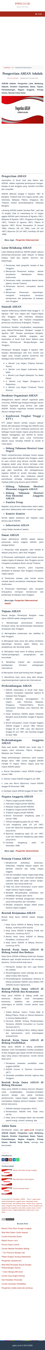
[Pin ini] (10, 1159)
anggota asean (20, 1201)
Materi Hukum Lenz (10, 1240)
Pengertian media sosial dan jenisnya (17, 1287)
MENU (40, 14)
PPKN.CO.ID (22, 3)
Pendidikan (16, 1199)
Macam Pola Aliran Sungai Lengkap (25, 1170)
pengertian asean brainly (13, 1206)
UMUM (23, 1199)
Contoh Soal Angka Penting (13, 1275)
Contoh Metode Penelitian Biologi (15, 1248)
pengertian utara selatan (18, 1208)
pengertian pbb (6, 1208)
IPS (11, 1199)
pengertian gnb (38, 1206)
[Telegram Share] (14, 1159)
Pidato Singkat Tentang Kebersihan (16, 1256)
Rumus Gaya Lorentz (10, 1244)
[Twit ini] (6, 1159)
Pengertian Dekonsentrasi (27, 240)
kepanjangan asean (32, 1201)
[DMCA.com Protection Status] (8, 1219)
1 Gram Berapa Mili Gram (12, 1271)
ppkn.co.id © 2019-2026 (23, 1345)
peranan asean (31, 1208)
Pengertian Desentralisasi (27, 850)
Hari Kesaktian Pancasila (12, 1279)
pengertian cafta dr (27, 1206)
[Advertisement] (22, 41)
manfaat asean (30, 1203)
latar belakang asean (19, 1203)
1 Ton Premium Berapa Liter (13, 1252)
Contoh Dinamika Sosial (21, 1188)
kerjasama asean (7, 1203)
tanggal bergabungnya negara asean (24, 1210)
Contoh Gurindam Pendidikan (14, 1283)
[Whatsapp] (17, 1159)
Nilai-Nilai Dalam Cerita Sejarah (23, 1179)
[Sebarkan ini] (3, 1159)
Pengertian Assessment (11, 1260)
